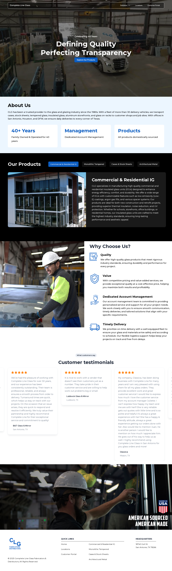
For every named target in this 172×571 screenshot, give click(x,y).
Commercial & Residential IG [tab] (63, 164)
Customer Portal (154, 5)
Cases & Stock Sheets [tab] (122, 164)
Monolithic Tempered (99, 549)
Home (64, 544)
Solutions (123, 5)
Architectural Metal (98, 559)
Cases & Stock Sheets (98, 554)
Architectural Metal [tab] (148, 164)
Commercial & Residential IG (102, 544)
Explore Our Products (86, 60)
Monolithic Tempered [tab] (94, 164)
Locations (138, 5)
